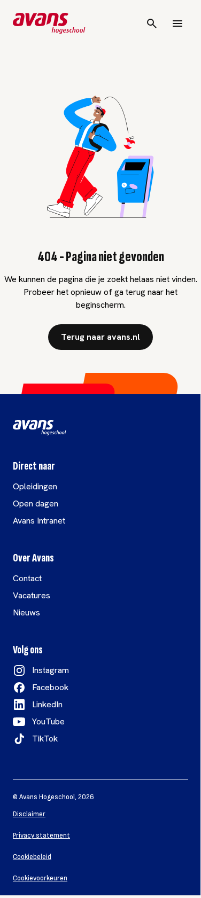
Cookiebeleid (32, 857)
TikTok (45, 738)
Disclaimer (29, 814)
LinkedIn (47, 704)
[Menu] (177, 23)
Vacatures (31, 595)
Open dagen (35, 503)
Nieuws (26, 612)
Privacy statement (41, 835)
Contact (27, 578)
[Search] (152, 23)
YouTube (48, 721)
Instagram (50, 670)
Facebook (50, 687)
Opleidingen (35, 486)
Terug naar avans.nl (100, 336)
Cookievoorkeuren (40, 878)
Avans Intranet (39, 520)
